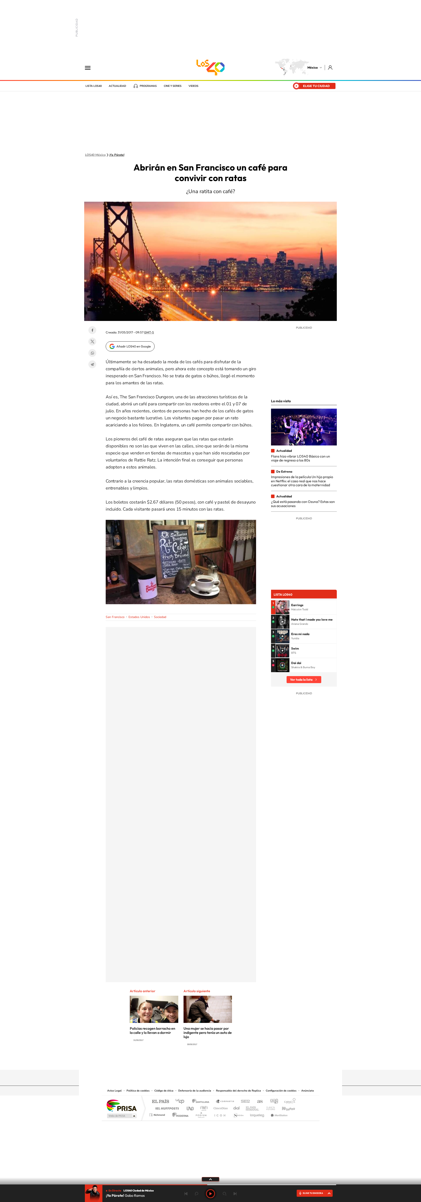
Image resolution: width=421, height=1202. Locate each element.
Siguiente (235, 1193)
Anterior (186, 1193)
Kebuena (285, 1107)
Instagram (206, 1061)
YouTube (197, 1061)
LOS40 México (210, 67)
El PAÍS (160, 1101)
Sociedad (160, 617)
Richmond (157, 1114)
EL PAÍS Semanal (252, 1107)
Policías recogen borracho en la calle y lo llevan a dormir (152, 1030)
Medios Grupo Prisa (121, 1115)
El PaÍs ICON (219, 1114)
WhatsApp (92, 353)
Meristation (278, 1114)
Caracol (288, 1101)
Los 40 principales (181, 1101)
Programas (148, 86)
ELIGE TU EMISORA (313, 1193)
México (312, 67)
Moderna (179, 1114)
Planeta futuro (268, 1107)
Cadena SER (244, 1101)
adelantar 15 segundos (224, 1193)
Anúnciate (307, 1090)
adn (272, 1101)
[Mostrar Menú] (90, 68)
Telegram (92, 364)
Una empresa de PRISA (121, 1105)
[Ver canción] (282, 607)
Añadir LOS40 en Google (133, 346)
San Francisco (115, 617)
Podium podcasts (201, 1114)
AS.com (258, 1101)
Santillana (202, 1101)
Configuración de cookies (281, 1090)
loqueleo (257, 1114)
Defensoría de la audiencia (194, 1090)
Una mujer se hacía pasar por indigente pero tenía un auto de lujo (208, 1032)
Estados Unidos (139, 617)
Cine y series (173, 86)
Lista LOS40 (94, 86)
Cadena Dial (236, 1107)
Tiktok (188, 1061)
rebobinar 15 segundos (196, 1193)
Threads (232, 1061)
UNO (190, 1107)
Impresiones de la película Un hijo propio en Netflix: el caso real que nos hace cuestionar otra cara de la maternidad (302, 481)
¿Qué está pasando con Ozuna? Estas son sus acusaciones (303, 503)
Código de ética (163, 1090)
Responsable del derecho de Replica (238, 1090)
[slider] (210, 1184)
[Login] (330, 67)
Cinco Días (220, 1107)
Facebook (92, 330)
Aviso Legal (114, 1090)
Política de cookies (138, 1090)
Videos (193, 86)
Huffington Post (166, 1107)
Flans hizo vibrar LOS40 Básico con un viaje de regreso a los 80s (300, 458)
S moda (238, 1114)
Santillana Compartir (225, 1101)
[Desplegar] (210, 1179)
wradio (203, 1107)
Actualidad (117, 86)
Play (210, 1194)
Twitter (92, 341)
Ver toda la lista (301, 680)
